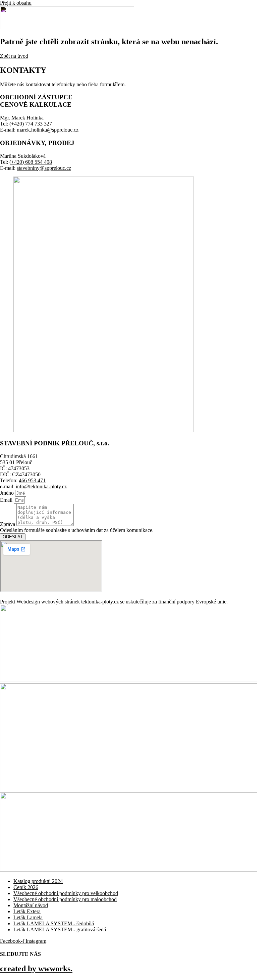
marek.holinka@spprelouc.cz (47, 130)
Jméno (7, 493)
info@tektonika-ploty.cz (41, 486)
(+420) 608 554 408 (30, 162)
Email (7, 500)
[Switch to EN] (262, 18)
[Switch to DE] (269, 18)
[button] (202, 18)
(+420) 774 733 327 (30, 124)
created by (36, 968)
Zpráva (8, 524)
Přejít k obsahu (16, 3)
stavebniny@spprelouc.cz (44, 168)
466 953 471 (32, 480)
